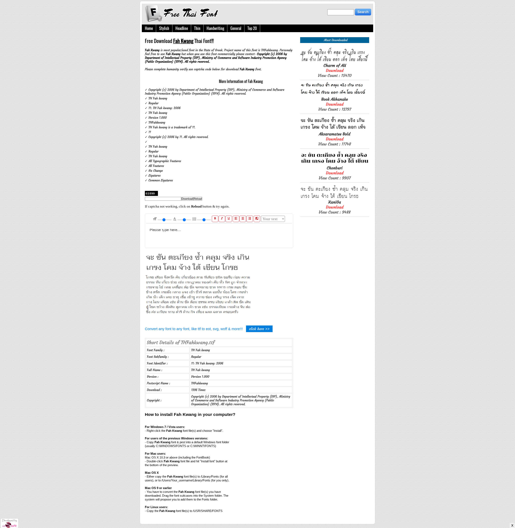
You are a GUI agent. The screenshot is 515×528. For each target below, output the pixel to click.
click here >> (259, 328)
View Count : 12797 (334, 104)
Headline (181, 28)
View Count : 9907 (335, 172)
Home (149, 28)
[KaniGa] (334, 198)
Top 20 (252, 28)
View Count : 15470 (334, 70)
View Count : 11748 (334, 138)
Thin (197, 28)
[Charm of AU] (334, 61)
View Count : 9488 (334, 207)
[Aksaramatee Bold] (334, 129)
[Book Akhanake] (334, 95)
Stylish (164, 28)
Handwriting (215, 28)
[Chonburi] (334, 163)
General (235, 28)
